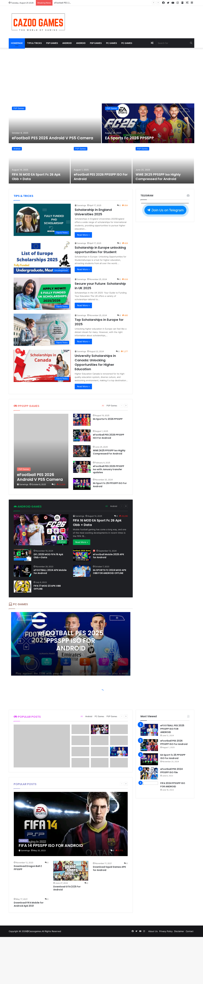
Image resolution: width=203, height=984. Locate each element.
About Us (153, 931)
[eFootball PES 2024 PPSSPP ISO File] (149, 773)
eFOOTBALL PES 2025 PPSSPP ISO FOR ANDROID (70, 641)
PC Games (111, 43)
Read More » (83, 235)
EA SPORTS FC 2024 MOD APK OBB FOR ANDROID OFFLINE (109, 572)
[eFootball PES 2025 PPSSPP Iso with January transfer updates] (82, 467)
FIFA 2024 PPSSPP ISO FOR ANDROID (172, 785)
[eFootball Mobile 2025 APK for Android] (82, 555)
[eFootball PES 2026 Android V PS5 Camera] (55, 123)
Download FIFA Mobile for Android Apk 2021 (28, 904)
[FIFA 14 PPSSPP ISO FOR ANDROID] (71, 824)
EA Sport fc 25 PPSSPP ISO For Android (110, 485)
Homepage (17, 43)
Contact (189, 931)
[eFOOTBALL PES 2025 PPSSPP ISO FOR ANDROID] (149, 730)
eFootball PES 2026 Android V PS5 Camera (52, 138)
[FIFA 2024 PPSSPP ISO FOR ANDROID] (149, 787)
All (103, 405)
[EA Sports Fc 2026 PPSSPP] (148, 123)
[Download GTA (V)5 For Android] (70, 871)
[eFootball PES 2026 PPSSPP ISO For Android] (101, 164)
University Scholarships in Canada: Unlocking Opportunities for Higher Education (95, 362)
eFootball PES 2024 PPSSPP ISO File (171, 770)
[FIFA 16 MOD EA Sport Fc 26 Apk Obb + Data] (39, 164)
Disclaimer (179, 931)
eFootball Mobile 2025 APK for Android (108, 556)
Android (67, 43)
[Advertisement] (101, 75)
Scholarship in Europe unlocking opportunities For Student (100, 249)
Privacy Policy (166, 931)
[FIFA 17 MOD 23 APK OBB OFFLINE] (22, 586)
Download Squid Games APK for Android (109, 868)
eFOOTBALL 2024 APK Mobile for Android (50, 572)
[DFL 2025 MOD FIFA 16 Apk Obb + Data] (22, 555)
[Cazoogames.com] (38, 22)
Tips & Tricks (34, 43)
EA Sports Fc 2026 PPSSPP (129, 138)
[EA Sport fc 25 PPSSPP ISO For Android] (82, 484)
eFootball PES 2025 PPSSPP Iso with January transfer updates (108, 469)
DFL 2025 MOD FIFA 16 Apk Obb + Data (48, 556)
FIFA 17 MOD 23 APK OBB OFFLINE (47, 587)
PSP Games (52, 43)
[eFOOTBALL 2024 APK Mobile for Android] (22, 571)
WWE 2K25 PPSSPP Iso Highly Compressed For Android (158, 176)
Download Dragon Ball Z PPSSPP (28, 868)
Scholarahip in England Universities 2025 (93, 212)
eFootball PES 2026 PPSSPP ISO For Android (76, 2)
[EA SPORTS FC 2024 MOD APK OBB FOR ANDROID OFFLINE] (82, 571)
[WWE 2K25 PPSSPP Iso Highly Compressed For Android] (163, 164)
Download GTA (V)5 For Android (67, 888)
